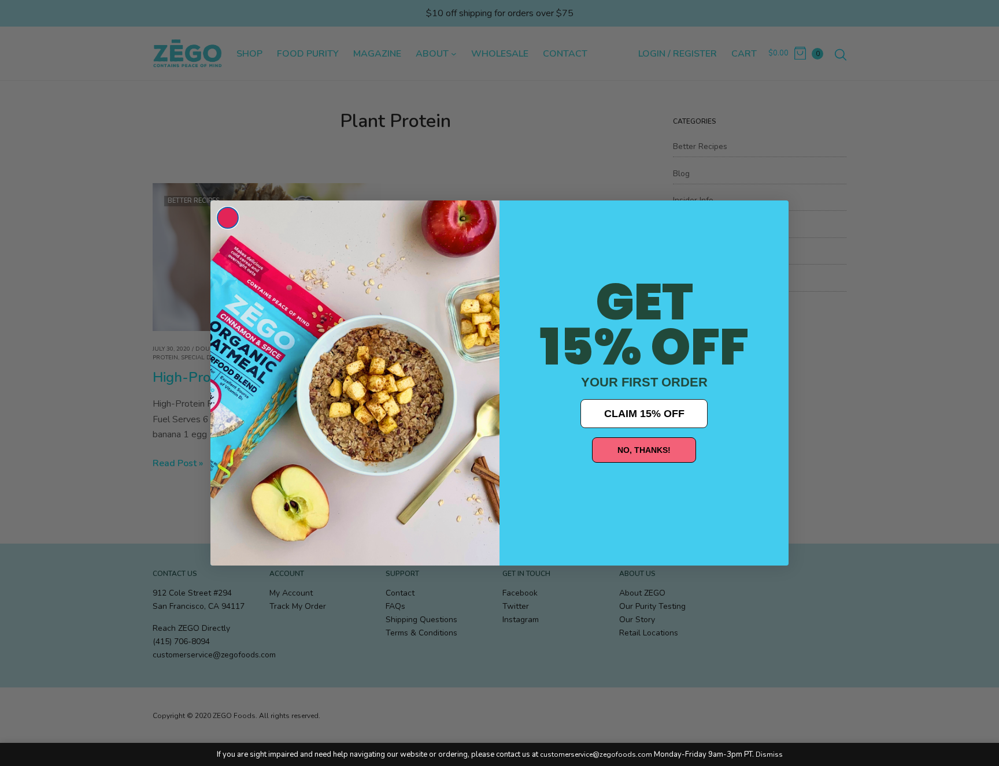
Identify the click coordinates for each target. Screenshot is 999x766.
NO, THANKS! (644, 450)
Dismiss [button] (769, 754)
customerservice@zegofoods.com (596, 754)
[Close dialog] (227, 217)
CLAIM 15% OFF (644, 413)
